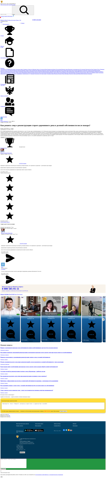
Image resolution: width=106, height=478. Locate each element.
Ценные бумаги (61, 73)
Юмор (79, 73)
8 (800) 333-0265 (36, 19)
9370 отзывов (22, 163)
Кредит (28, 71)
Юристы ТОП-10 (4, 20)
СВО (88, 72)
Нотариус (14, 72)
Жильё (19, 70)
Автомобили (3, 69)
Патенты (37, 72)
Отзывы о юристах (19, 425)
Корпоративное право (11, 71)
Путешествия (70, 72)
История (92, 70)
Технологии (37, 73)
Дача (92, 69)
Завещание (23, 70)
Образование (25, 72)
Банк (46, 69)
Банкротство (50, 69)
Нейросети (97, 71)
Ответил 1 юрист (4, 359)
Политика (44, 72)
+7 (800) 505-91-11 (19, 445)
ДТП (8, 70)
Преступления (60, 72)
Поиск (15, 294)
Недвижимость (92, 71)
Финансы (56, 73)
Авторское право (19, 69)
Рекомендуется (3, 148)
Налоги (81, 71)
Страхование (19, 73)
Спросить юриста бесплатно (6, 16)
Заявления (39, 70)
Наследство (86, 71)
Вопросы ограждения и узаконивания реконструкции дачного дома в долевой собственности (25, 357)
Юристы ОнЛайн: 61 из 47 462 (7, 294)
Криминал (32, 71)
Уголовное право (50, 73)
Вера (1, 120)
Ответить (2, 137)
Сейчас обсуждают (12, 20)
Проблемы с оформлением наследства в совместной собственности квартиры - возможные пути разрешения (29, 381)
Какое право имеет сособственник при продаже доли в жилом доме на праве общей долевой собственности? (29, 366)
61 (8, 414)
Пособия (48, 72)
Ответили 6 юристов (4, 364)
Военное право (65, 69)
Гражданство (88, 69)
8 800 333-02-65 (47, 411)
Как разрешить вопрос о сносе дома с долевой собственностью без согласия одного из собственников (27, 385)
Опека (33, 72)
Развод (74, 72)
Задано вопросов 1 (4, 121)
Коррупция (18, 71)
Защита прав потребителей (31, 70)
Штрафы (67, 73)
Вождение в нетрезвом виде (74, 69)
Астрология (42, 69)
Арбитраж (34, 69)
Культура (37, 71)
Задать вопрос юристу (5, 222)
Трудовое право (43, 73)
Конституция (3, 71)
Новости (10, 72)
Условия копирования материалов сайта (27, 443)
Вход (2, 18)
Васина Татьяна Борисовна (6, 153)
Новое (18, 20)
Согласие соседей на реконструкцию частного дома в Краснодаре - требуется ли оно (22, 371)
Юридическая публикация (86, 73)
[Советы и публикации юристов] (1, 2)
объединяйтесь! (12, 3)
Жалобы (11, 70)
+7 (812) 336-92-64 (19, 448)
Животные (15, 70)
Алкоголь (30, 69)
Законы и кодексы (57, 423)
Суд (29, 73)
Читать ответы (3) (9, 137)
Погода (40, 72)
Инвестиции (66, 70)
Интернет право (87, 70)
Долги (98, 69)
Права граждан (53, 72)
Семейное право (94, 72)
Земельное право (45, 70)
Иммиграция (54, 70)
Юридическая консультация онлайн (7, 4)
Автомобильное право (11, 69)
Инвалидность (60, 70)
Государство (82, 69)
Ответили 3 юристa (4, 354)
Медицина (54, 71)
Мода (68, 71)
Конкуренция (97, 70)
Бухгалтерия (59, 69)
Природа (65, 72)
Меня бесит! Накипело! (62, 71)
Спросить (10, 340)
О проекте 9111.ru (57, 425)
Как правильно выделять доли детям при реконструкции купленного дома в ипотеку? (23, 376)
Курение (41, 71)
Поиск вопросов (38, 425)
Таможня (32, 73)
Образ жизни (19, 72)
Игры (50, 70)
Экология (71, 73)
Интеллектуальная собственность (76, 70)
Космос (22, 71)
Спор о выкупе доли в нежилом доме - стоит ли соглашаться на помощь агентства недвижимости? (26, 390)
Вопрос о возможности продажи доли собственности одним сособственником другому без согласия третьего (29, 347)
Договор (95, 69)
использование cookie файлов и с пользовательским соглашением (49, 474)
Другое (5, 70)
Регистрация (19, 294)
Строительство (25, 73)
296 (9, 415)
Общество (30, 72)
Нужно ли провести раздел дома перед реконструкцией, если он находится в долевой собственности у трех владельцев (31, 362)
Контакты (74, 423)
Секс (90, 72)
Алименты (25, 69)
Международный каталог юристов (22, 423)
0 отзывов (3, 269)
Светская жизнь (83, 72)
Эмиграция (75, 73)
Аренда (38, 69)
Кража (25, 71)
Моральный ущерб (73, 71)
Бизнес (54, 69)
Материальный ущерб (47, 71)
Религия (78, 72)
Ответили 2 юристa (4, 350)
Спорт (15, 73)
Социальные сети (10, 73)
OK (1, 476)
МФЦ (78, 71)
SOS (1, 22)
